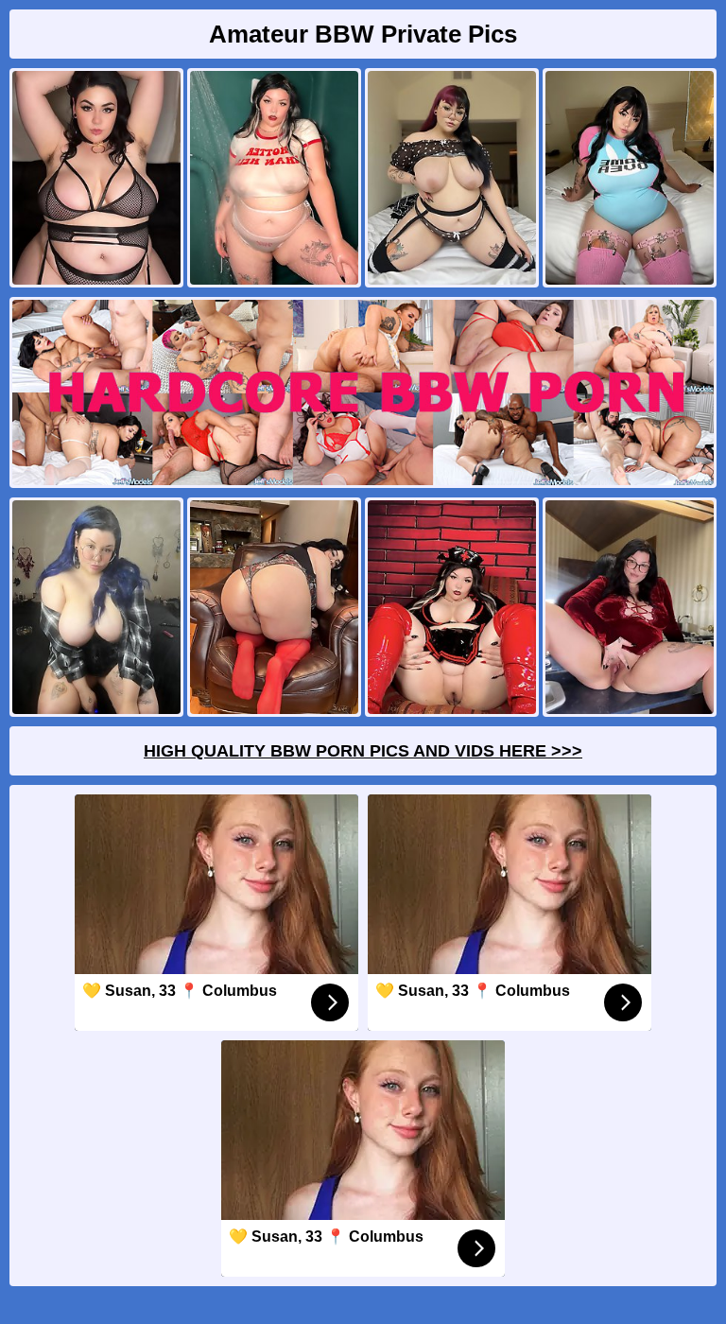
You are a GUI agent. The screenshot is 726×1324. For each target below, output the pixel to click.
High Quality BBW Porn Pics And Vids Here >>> (363, 750)
